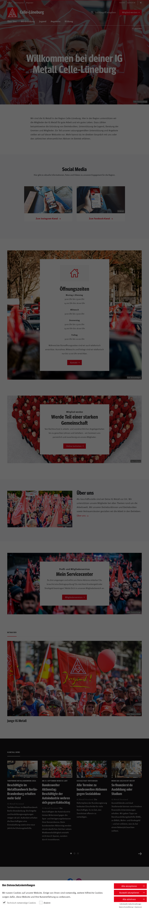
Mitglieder (29, 3)
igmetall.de (131, 2)
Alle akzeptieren (129, 885)
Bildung (69, 21)
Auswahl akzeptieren (129, 892)
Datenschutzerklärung (126, 907)
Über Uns (12, 21)
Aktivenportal (19, 3)
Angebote (55, 21)
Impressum (138, 907)
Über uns (81, 515)
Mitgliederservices (74, 597)
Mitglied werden (129, 12)
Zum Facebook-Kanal (100, 218)
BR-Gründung (28, 21)
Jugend (42, 21)
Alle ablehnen (129, 899)
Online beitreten (73, 446)
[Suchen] (92, 12)
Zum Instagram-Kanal (47, 218)
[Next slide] (140, 853)
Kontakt (122, 2)
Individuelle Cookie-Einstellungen (130, 904)
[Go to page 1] (71, 853)
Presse (9, 3)
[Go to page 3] (78, 853)
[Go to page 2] (74, 853)
